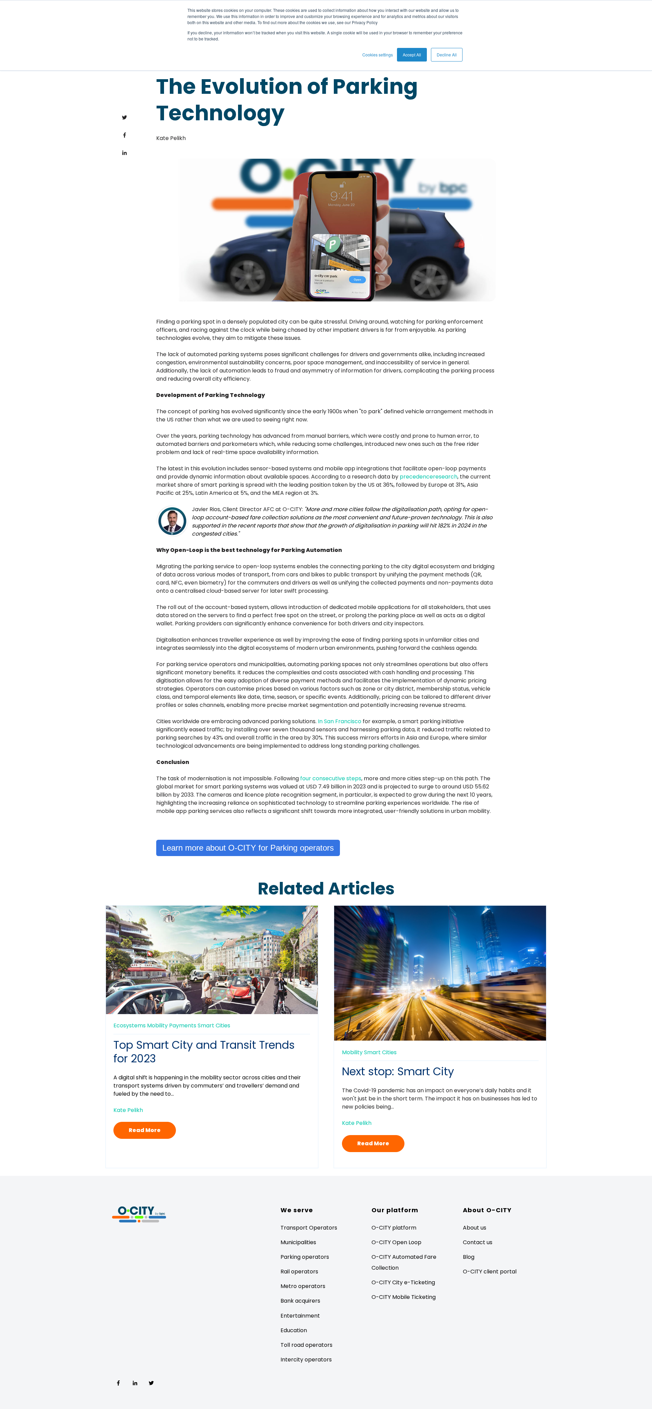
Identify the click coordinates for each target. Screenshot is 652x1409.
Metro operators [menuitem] (302, 1286)
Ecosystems (129, 1025)
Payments (182, 1025)
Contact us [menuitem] (477, 1242)
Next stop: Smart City (398, 1071)
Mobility (157, 1025)
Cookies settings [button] (377, 54)
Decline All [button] (447, 54)
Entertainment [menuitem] (300, 1316)
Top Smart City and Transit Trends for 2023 (204, 1051)
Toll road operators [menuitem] (306, 1345)
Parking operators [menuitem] (304, 1257)
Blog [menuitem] (468, 1257)
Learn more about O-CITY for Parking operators (248, 847)
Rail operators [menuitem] (299, 1271)
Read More (145, 1130)
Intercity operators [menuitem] (306, 1359)
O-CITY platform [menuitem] (394, 1228)
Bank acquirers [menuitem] (300, 1301)
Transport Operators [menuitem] (308, 1228)
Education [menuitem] (293, 1330)
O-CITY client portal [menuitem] (490, 1271)
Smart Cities (214, 1025)
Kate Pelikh (171, 138)
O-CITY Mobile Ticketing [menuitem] (404, 1297)
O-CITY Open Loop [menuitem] (396, 1242)
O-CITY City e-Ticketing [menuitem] (403, 1282)
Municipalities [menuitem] (298, 1242)
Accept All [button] (412, 54)
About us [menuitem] (474, 1228)
